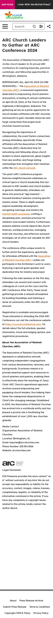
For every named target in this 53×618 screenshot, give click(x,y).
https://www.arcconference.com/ (23, 324)
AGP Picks (7, 4)
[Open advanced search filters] (41, 26)
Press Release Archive (31, 600)
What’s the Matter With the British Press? (27, 4)
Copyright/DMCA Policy (17, 613)
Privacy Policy (40, 613)
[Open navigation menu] (5, 26)
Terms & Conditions (39, 606)
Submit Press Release (14, 606)
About (13, 600)
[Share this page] (49, 26)
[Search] (34, 26)
